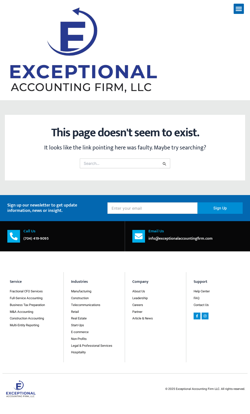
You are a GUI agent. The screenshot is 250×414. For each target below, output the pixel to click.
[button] (239, 9)
